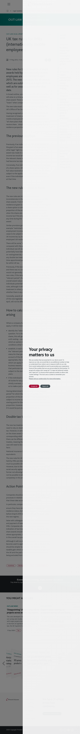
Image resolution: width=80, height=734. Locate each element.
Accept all (34, 386)
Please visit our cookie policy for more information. (45, 379)
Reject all (45, 386)
